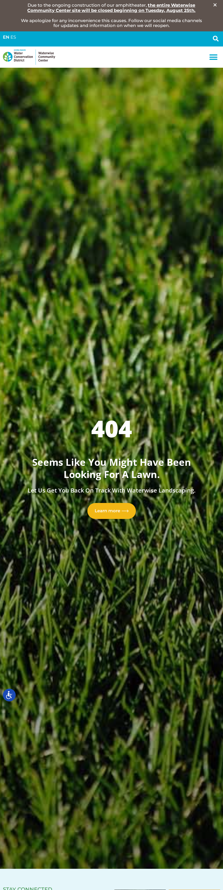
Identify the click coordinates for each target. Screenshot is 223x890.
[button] (213, 57)
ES (13, 37)
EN (6, 37)
